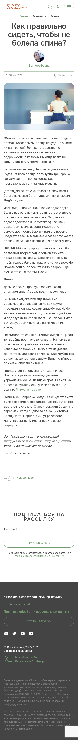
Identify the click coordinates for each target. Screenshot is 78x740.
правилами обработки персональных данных (39, 556)
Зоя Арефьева (39, 66)
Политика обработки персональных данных (36, 612)
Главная (23, 16)
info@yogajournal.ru (18, 604)
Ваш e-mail (10, 529)
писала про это (29, 390)
